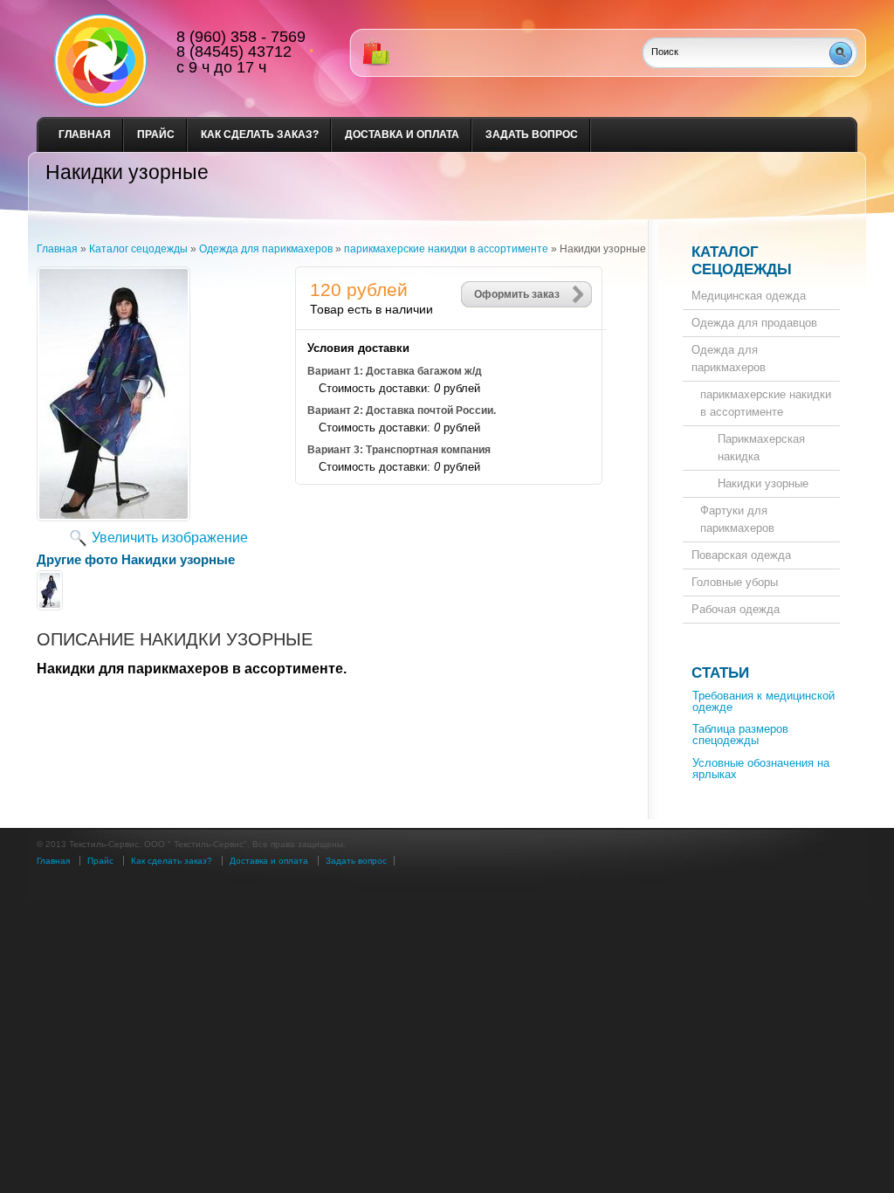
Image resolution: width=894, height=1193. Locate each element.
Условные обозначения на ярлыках (760, 768)
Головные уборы (734, 582)
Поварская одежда (741, 555)
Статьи (720, 673)
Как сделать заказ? (260, 134)
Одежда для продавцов (754, 322)
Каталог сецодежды (741, 261)
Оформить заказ (517, 294)
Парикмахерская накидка (761, 447)
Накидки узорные (763, 483)
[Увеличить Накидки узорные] (113, 516)
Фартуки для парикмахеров (737, 519)
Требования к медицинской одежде (763, 701)
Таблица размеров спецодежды (740, 734)
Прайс (156, 134)
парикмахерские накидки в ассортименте (765, 403)
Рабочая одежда (735, 609)
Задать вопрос (531, 134)
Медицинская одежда (748, 295)
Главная (84, 134)
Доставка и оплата (402, 134)
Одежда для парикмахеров (728, 358)
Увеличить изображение (170, 537)
